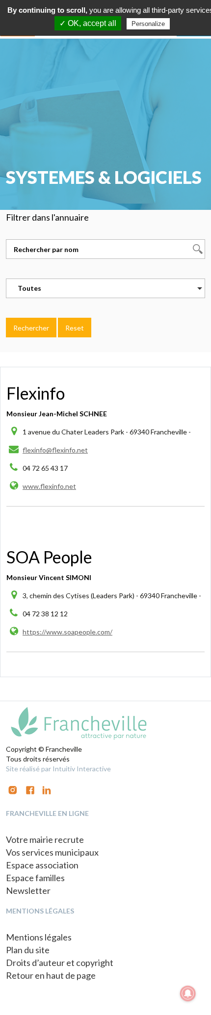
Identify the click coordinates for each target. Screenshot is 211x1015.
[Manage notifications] (188, 993)
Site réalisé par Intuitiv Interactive (58, 768)
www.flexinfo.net (49, 486)
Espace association (42, 865)
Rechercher (31, 328)
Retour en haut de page (51, 975)
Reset (74, 328)
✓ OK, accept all (87, 23)
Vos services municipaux (52, 852)
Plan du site (28, 949)
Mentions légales (39, 937)
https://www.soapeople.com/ (67, 632)
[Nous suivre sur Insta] (13, 789)
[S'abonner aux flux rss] (30, 789)
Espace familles (35, 877)
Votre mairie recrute (45, 839)
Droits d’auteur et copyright (59, 962)
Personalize (148, 23)
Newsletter (28, 890)
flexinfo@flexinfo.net (55, 450)
